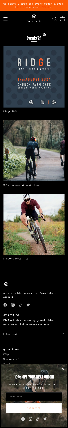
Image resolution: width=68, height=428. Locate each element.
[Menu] (5, 19)
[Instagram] (30, 418)
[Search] (54, 19)
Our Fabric (10, 364)
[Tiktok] (37, 418)
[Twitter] (45, 418)
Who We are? (11, 359)
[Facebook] (23, 418)
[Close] (63, 369)
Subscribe (34, 408)
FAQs (6, 354)
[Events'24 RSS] (45, 34)
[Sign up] (63, 334)
